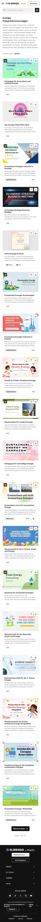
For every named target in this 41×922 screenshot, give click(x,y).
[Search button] (4, 10)
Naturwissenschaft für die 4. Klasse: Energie (19, 679)
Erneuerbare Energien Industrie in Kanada (18, 338)
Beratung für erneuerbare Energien (19, 593)
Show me (31, 905)
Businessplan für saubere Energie (18, 422)
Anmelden (33, 3)
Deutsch (12, 909)
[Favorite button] (31, 60)
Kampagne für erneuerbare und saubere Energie (17, 82)
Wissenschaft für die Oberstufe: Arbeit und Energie (17, 635)
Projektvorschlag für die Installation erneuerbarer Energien (19, 766)
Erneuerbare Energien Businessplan (19, 295)
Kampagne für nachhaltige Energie (18, 464)
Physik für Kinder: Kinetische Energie (20, 380)
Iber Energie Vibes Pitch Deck (16, 125)
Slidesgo (29, 918)
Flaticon (20, 918)
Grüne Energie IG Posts (14, 254)
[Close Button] (37, 905)
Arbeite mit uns (19, 855)
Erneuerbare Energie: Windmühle (18, 809)
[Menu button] (3, 3)
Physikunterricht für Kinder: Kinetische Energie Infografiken (17, 723)
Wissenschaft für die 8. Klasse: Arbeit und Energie (20, 550)
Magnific (11, 918)
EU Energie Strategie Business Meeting (17, 211)
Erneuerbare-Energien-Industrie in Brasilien (18, 167)
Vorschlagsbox (20, 860)
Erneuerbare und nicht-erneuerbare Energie (19, 506)
